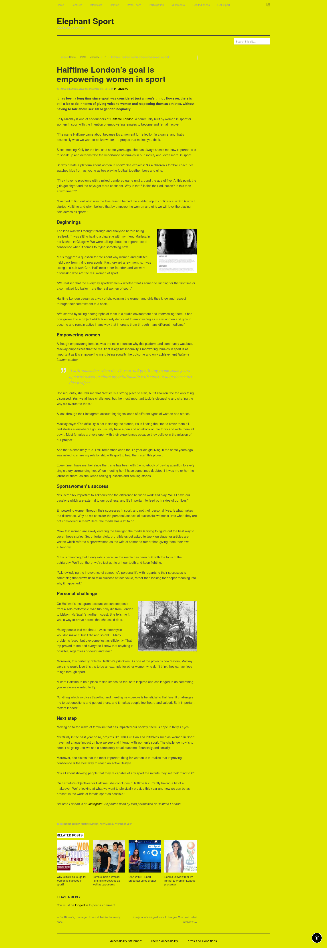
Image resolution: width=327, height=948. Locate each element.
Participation (156, 5)
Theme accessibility (164, 941)
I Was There (134, 5)
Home (60, 5)
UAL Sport (223, 5)
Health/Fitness (201, 5)
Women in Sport (123, 823)
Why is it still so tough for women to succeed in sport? (71, 880)
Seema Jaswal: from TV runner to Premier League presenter (180, 880)
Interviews (96, 5)
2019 (83, 57)
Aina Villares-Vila (72, 88)
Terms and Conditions (201, 941)
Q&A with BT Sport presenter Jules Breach (143, 878)
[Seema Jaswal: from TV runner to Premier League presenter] (180, 857)
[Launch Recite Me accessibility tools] (317, 938)
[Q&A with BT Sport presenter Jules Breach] (145, 857)
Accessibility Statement (126, 941)
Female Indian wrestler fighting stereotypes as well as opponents (106, 880)
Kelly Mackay (107, 823)
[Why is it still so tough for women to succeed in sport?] (73, 857)
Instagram (95, 804)
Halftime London (121, 119)
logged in (81, 905)
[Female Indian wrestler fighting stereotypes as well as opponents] (109, 857)
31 (105, 57)
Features (77, 5)
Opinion (114, 5)
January (94, 57)
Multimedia (178, 5)
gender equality (71, 823)
